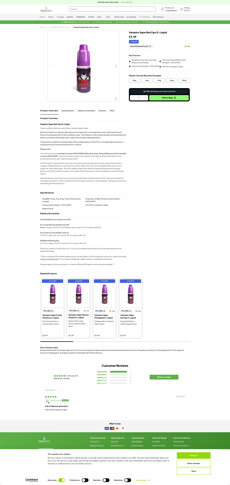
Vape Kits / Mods (158, 445)
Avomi (51, 17)
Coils (108, 17)
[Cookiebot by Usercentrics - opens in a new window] (31, 480)
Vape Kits (69, 17)
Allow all (193, 455)
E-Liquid (60, 17)
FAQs (111, 110)
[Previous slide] (50, 65)
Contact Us (94, 441)
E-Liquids (156, 441)
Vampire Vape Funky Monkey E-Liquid (50, 281)
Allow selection (193, 463)
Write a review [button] (164, 377)
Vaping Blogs (137, 441)
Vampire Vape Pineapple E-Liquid (104, 281)
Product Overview (49, 110)
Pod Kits (91, 17)
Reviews (102, 110)
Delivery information (86, 110)
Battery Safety (137, 445)
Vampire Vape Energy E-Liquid (130, 281)
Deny (194, 471)
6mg (159, 80)
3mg (147, 80)
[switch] (85, 480)
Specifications (67, 110)
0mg (134, 80)
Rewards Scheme (97, 445)
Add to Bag (167, 97)
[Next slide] (116, 65)
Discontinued (158, 17)
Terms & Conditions (181, 445)
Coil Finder (145, 17)
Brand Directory (117, 445)
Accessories (131, 17)
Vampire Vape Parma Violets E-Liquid (76, 281)
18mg (184, 80)
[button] (186, 46)
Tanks (99, 17)
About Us (114, 441)
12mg (172, 80)
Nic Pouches (119, 17)
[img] (51, 396)
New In (42, 17)
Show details (141, 480)
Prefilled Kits (80, 17)
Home (42, 27)
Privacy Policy (178, 441)
